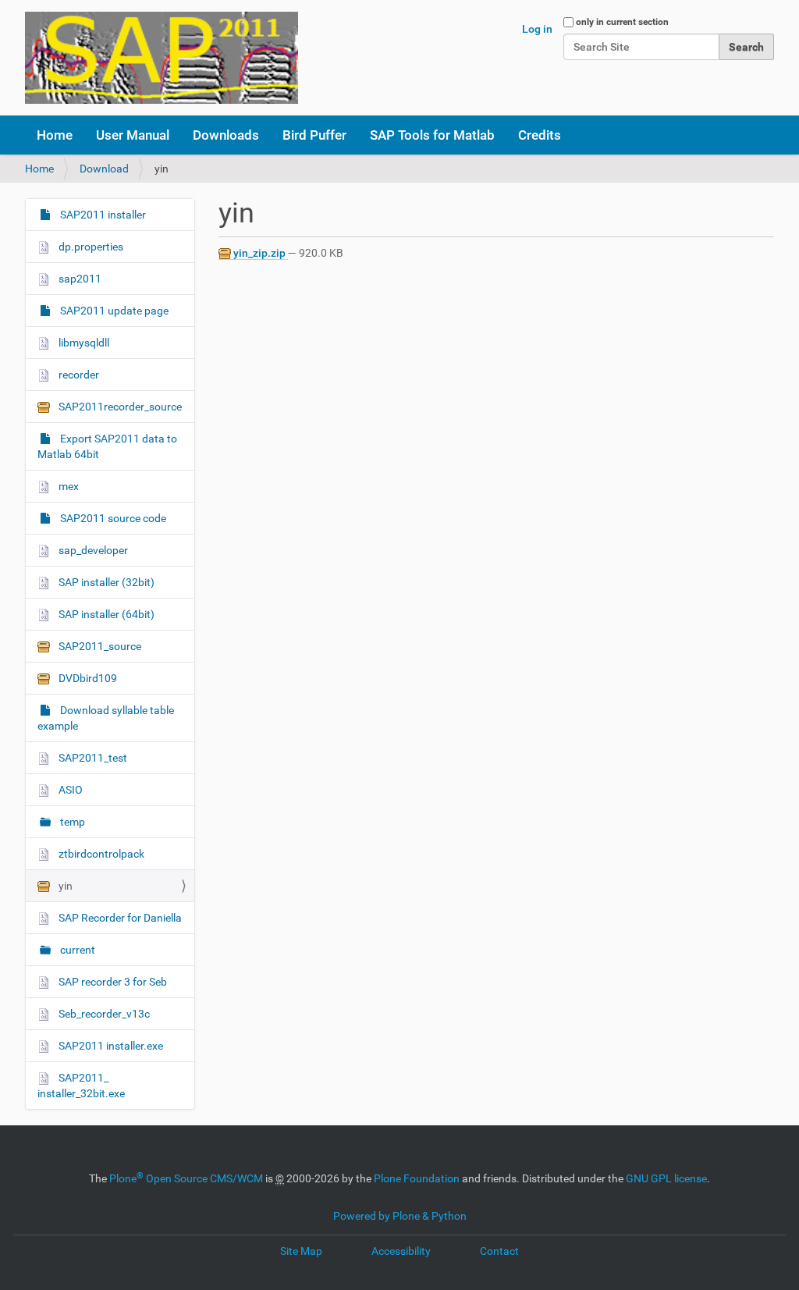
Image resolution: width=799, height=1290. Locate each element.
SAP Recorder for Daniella (119, 918)
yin (64, 886)
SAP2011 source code (112, 518)
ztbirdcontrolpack (100, 854)
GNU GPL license (666, 1178)
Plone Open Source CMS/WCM (186, 1178)
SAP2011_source (98, 646)
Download (104, 168)
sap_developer (92, 550)
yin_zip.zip (259, 253)
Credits (539, 135)
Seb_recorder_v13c (103, 1013)
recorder (77, 374)
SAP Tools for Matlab (432, 135)
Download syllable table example (105, 718)
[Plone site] (161, 58)
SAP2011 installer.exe (109, 1045)
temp (71, 822)
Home (55, 135)
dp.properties (89, 246)
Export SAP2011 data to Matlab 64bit (107, 446)
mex (67, 486)
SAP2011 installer (102, 214)
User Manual (132, 135)
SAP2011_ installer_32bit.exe (81, 1085)
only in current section (622, 21)
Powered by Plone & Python (400, 1216)
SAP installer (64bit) (105, 614)
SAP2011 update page (113, 310)
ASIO (69, 790)
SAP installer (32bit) (105, 582)
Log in (537, 29)
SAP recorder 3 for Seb (111, 981)
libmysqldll (82, 342)
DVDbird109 (86, 678)
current (76, 950)
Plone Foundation (417, 1178)
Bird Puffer (314, 135)
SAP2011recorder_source (119, 406)
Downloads (226, 135)
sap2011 (78, 278)
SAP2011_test (91, 758)
